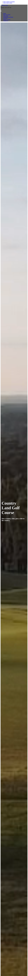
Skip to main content (7, 2)
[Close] (1, 11)
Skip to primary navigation (9, 1)
